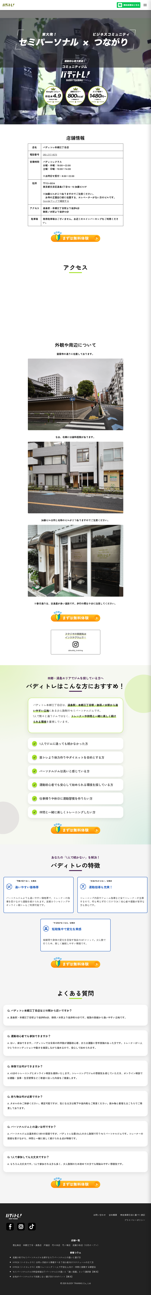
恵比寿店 (17, 1245)
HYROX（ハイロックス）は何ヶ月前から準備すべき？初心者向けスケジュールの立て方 (53, 1262)
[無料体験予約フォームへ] (128, 5)
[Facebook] (10, 1226)
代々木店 (56, 1245)
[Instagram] (21, 1226)
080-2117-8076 (50, 154)
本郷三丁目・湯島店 (32, 1245)
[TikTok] (32, 1226)
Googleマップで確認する (56, 201)
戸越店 (47, 1245)
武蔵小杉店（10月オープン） (86, 1245)
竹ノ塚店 (66, 1245)
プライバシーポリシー (134, 1220)
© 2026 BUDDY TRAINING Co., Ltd (75, 1283)
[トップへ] (8, 5)
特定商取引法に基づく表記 (132, 1215)
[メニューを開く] (145, 5)
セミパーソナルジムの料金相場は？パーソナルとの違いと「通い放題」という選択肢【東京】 (56, 1271)
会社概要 (113, 1215)
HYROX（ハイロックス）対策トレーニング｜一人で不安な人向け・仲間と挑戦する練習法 (54, 1266)
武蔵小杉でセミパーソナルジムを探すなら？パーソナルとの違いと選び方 (47, 1257)
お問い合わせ (99, 1215)
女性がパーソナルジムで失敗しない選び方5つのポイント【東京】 (43, 1276)
